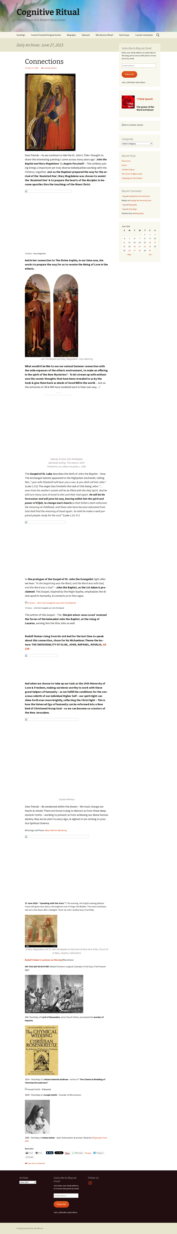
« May (129, 254)
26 (129, 250)
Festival (46, 68)
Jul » (150, 254)
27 (135, 250)
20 (135, 246)
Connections (44, 62)
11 (124, 242)
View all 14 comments (36, 1163)
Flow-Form (126, 161)
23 (150, 246)
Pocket (88, 1153)
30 (150, 250)
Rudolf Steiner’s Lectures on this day (43, 959)
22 (145, 246)
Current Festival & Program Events (46, 35)
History (54, 68)
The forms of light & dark (132, 174)
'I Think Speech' (144, 99)
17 (155, 242)
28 (140, 250)
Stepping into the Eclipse (132, 178)
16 (150, 242)
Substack (86, 35)
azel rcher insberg (56, 830)
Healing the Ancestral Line (139, 196)
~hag (124, 196)
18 (124, 246)
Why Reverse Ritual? (104, 35)
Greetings (21, 35)
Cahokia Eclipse (128, 169)
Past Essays (124, 35)
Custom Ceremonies (144, 35)
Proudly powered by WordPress (30, 1228)
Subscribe (129, 74)
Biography (71, 35)
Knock (124, 165)
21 (140, 246)
